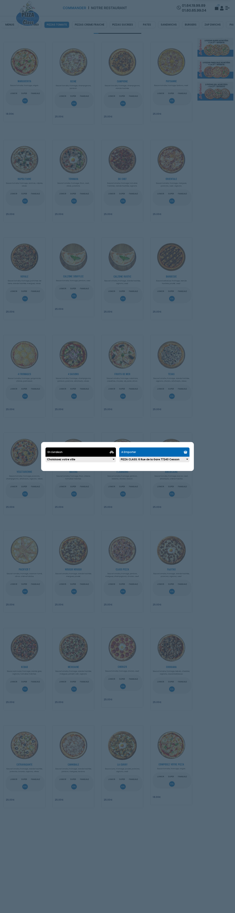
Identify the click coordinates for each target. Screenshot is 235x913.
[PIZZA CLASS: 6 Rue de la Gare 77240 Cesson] (154, 461)
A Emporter (128, 452)
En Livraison (55, 452)
